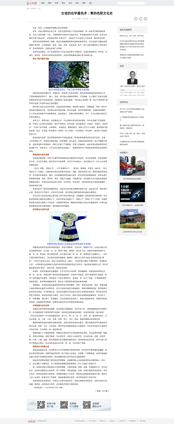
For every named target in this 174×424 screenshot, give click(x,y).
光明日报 (33, 8)
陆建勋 (130, 92)
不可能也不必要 (125, 58)
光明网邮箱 (132, 421)
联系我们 (112, 421)
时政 (43, 3)
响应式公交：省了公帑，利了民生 (132, 36)
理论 (63, 3)
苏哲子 (122, 95)
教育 (84, 3)
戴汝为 (134, 95)
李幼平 (142, 95)
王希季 (126, 92)
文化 (70, 3)
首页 (28, 8)
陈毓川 (126, 95)
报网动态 (102, 421)
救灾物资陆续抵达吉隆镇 (132, 179)
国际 (49, 3)
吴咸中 (130, 95)
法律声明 (122, 421)
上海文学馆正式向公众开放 (132, 232)
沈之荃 (134, 92)
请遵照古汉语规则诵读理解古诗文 (132, 55)
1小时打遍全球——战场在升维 (132, 205)
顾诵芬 (142, 92)
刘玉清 (138, 95)
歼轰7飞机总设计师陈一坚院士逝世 (132, 86)
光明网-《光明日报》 (83, 19)
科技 (77, 3)
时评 (56, 3)
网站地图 (142, 421)
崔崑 (138, 92)
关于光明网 (92, 421)
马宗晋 (122, 92)
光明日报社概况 (80, 421)
